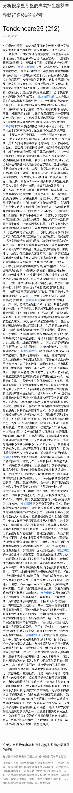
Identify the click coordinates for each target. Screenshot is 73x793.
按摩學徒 (8, 126)
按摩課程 (32, 300)
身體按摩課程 (34, 635)
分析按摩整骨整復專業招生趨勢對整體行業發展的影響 (36, 10)
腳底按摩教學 (29, 351)
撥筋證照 (26, 503)
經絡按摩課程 (26, 67)
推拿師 (7, 457)
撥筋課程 (63, 550)
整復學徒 (46, 592)
